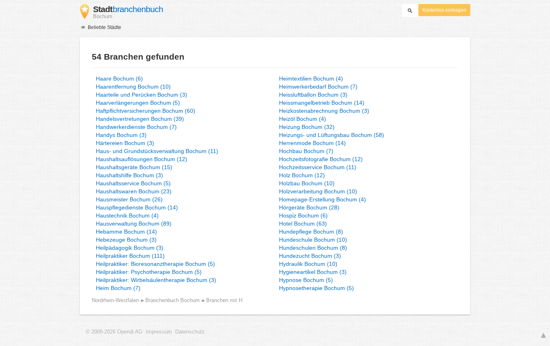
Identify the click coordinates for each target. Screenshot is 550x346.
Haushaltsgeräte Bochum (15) (134, 167)
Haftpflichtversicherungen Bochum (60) (145, 111)
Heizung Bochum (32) (307, 127)
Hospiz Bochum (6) (303, 215)
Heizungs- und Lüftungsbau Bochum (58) (331, 135)
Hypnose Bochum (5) (306, 280)
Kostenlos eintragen (444, 10)
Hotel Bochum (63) (303, 223)
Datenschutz (190, 332)
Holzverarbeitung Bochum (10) (318, 191)
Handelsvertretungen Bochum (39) (140, 119)
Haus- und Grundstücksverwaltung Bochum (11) (157, 151)
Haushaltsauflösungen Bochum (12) (141, 159)
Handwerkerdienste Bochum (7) (136, 127)
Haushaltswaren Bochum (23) (134, 191)
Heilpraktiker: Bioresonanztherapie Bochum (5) (155, 264)
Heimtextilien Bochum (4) (311, 78)
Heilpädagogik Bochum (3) (129, 247)
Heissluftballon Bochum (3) (313, 94)
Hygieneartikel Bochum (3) (313, 272)
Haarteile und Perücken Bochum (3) (141, 94)
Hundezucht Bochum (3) (310, 256)
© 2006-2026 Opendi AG (114, 332)
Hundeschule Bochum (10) (313, 239)
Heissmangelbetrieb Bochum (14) (321, 102)
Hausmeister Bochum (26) (129, 199)
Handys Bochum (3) (121, 135)
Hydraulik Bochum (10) (308, 264)
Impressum (159, 332)
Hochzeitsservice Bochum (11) (317, 167)
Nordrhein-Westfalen (115, 300)
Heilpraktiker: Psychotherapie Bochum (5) (149, 272)
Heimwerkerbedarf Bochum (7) (318, 86)
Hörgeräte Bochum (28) (309, 207)
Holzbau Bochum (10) (307, 183)
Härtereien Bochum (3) (125, 143)
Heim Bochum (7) (118, 288)
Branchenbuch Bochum (173, 300)
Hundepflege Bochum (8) (311, 231)
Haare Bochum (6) (119, 78)
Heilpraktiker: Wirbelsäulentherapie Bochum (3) (156, 280)
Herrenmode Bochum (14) (312, 143)
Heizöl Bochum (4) (302, 119)
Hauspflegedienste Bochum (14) (137, 207)
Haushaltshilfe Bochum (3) (129, 175)
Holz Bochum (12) (302, 175)
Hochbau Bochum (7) (306, 151)
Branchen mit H (224, 300)
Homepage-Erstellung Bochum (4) (322, 199)
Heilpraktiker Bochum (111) (130, 256)
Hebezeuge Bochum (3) (126, 239)
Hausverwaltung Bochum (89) (134, 223)
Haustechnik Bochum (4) (127, 215)
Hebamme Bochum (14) (126, 231)
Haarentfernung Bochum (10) (133, 86)
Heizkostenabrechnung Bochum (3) (324, 111)
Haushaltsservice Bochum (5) (133, 183)
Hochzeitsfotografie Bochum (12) (321, 159)
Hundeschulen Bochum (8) (313, 247)
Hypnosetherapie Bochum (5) (316, 288)
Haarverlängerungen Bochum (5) (138, 102)
